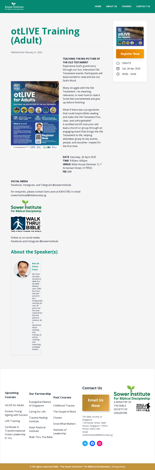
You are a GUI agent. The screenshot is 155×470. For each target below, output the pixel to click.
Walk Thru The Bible (41, 437)
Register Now (130, 54)
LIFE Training (12, 421)
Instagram (33, 241)
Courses (126, 6)
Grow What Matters (64, 423)
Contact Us (143, 6)
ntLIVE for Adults (14, 405)
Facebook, (17, 185)
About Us (111, 6)
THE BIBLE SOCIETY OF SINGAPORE (120, 409)
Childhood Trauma (63, 405)
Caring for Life (37, 411)
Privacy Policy (118, 466)
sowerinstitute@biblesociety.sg (97, 434)
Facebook (16, 241)
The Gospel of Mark (64, 411)
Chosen (57, 417)
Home (98, 6)
